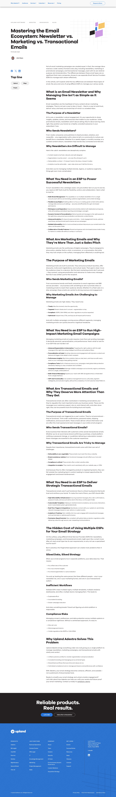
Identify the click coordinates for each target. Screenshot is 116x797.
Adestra (32, 22)
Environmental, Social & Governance (54, 763)
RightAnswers (15, 762)
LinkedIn (90, 750)
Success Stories (70, 748)
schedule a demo (83, 682)
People (15, 88)
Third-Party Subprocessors (87, 792)
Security (50, 755)
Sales (30, 770)
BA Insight (13, 748)
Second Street (15, 766)
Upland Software (18, 22)
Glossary (68, 759)
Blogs (25, 83)
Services (32, 3)
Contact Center (33, 748)
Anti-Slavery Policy (100, 792)
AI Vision (50, 759)
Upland (15, 83)
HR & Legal (32, 752)
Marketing (32, 762)
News (68, 755)
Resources (51, 3)
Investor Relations (53, 768)
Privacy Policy (76, 792)
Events (68, 745)
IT (29, 755)
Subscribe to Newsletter (64, 715)
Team (49, 748)
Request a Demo (97, 3)
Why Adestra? (15, 3)
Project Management (35, 766)
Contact (68, 762)
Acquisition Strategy (53, 771)
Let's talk (47, 715)
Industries (42, 3)
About (49, 745)
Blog (54, 22)
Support (68, 766)
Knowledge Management (36, 759)
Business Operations (35, 745)
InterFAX (13, 752)
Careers (50, 752)
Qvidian (13, 759)
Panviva (13, 755)
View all (13, 770)
